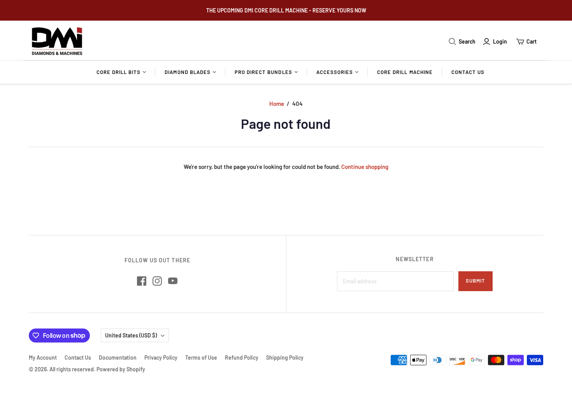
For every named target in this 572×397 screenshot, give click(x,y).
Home (276, 103)
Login (500, 41)
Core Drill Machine (405, 72)
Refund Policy (241, 357)
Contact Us (467, 72)
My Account (43, 357)
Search (467, 41)
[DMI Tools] (57, 41)
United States (131, 335)
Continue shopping (364, 166)
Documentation (118, 357)
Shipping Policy (285, 357)
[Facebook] (141, 281)
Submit (475, 281)
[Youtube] (172, 281)
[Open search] (452, 42)
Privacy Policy (160, 357)
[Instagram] (157, 281)
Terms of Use (201, 357)
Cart (531, 41)
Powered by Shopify (121, 369)
